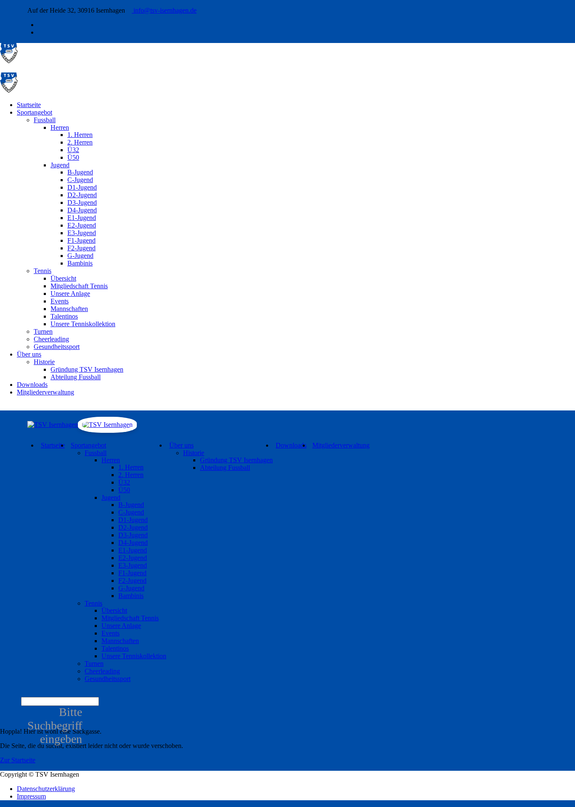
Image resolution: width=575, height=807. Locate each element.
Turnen (43, 331)
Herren (60, 127)
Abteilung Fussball (76, 377)
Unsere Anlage (70, 293)
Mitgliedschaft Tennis (79, 286)
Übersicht (63, 278)
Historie (44, 361)
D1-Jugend (82, 187)
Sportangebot (34, 112)
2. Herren (80, 142)
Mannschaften (69, 308)
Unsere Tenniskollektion (83, 323)
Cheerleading (51, 339)
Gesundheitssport (57, 346)
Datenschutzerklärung (46, 788)
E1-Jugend (81, 217)
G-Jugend (80, 255)
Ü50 (73, 157)
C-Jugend (80, 179)
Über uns (29, 354)
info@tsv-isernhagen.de (164, 10)
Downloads (32, 384)
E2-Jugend (81, 225)
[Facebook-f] (40, 24)
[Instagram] (40, 32)
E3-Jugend (81, 232)
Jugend (60, 165)
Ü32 (73, 149)
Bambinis (80, 263)
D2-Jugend (82, 194)
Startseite (29, 104)
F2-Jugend (81, 248)
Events (60, 301)
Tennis (42, 270)
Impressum (31, 796)
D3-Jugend (82, 202)
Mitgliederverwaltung (45, 392)
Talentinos (64, 316)
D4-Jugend (82, 210)
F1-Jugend (81, 240)
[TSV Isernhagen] (9, 60)
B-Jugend (80, 172)
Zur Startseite (17, 760)
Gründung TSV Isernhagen (87, 369)
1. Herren (80, 134)
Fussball (45, 119)
